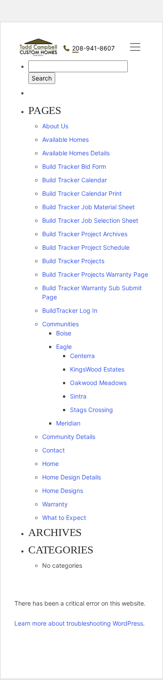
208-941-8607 (93, 48)
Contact (53, 450)
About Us (55, 126)
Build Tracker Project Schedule (86, 247)
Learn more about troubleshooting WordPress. (79, 623)
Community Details (68, 436)
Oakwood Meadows (98, 382)
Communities (60, 324)
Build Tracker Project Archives (84, 234)
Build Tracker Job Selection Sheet (90, 220)
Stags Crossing (91, 409)
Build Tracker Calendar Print (82, 193)
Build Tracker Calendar (74, 180)
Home (50, 463)
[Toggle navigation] (135, 47)
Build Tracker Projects (73, 261)
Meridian (68, 423)
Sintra (78, 396)
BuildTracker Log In (69, 310)
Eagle (64, 346)
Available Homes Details (76, 153)
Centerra (82, 355)
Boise (63, 333)
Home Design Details (71, 477)
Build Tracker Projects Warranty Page (95, 274)
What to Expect (64, 517)
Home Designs (62, 490)
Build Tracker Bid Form (74, 166)
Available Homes (65, 139)
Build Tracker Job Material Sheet (88, 207)
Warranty (55, 504)
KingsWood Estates (97, 369)
